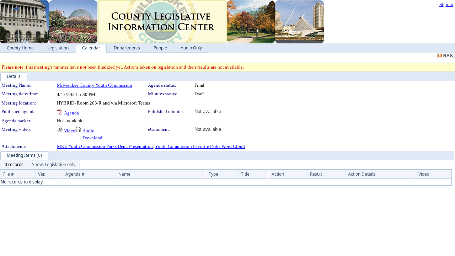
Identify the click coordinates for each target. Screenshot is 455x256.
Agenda (71, 113)
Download (92, 137)
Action (278, 174)
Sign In (446, 4)
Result (316, 174)
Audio (88, 130)
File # (8, 174)
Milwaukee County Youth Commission (94, 85)
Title (245, 174)
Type (213, 174)
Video (69, 130)
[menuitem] (14, 164)
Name (124, 174)
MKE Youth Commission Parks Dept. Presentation (105, 146)
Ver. (41, 174)
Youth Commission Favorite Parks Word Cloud (200, 146)
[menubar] (40, 164)
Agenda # (75, 174)
